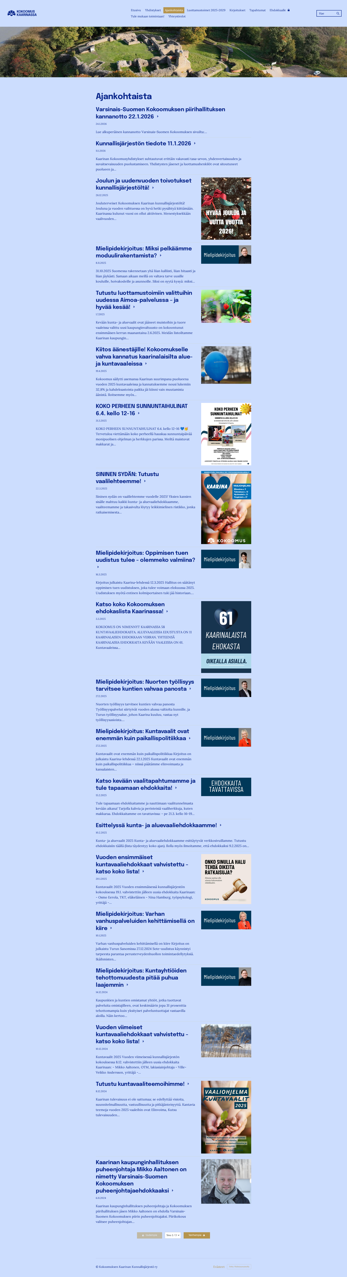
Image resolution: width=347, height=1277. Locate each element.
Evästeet (219, 1266)
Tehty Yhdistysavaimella (239, 1266)
